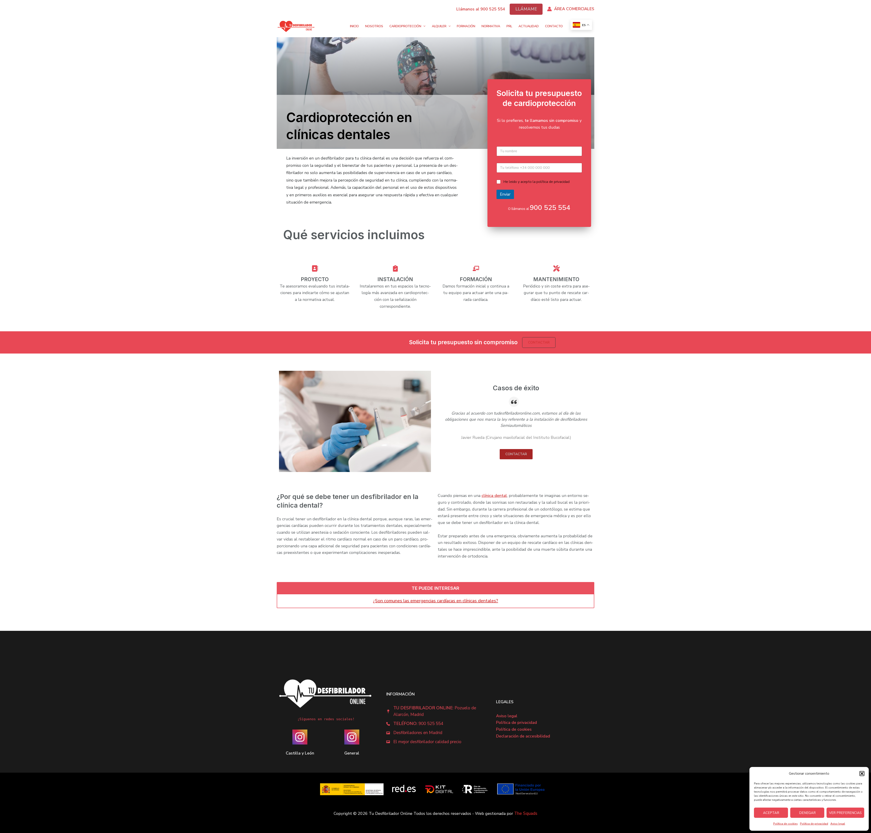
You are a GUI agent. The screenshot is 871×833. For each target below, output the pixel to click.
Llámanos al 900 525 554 (480, 9)
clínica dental (494, 495)
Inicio (354, 26)
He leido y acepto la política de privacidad (536, 181)
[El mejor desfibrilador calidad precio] (423, 742)
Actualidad (529, 26)
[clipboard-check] (395, 269)
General (351, 753)
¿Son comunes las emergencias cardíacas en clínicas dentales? (435, 601)
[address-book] (315, 269)
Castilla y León (300, 753)
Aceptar (771, 813)
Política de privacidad (814, 824)
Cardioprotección (405, 26)
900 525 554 (550, 207)
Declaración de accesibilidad (523, 736)
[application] (423, 26)
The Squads (525, 813)
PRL (509, 26)
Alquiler (439, 26)
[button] (862, 773)
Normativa (491, 26)
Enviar (505, 194)
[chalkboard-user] (476, 269)
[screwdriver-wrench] (556, 269)
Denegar (807, 813)
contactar (516, 454)
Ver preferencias (845, 813)
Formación (466, 26)
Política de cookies (785, 824)
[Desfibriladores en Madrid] (414, 733)
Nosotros (374, 26)
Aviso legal (837, 824)
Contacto (554, 26)
